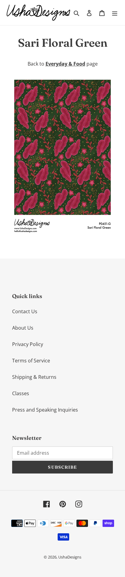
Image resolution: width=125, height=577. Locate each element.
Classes (20, 393)
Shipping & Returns (34, 377)
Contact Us (24, 311)
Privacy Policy (27, 344)
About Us (22, 327)
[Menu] (114, 12)
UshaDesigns (69, 557)
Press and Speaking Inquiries (45, 409)
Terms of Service (31, 360)
